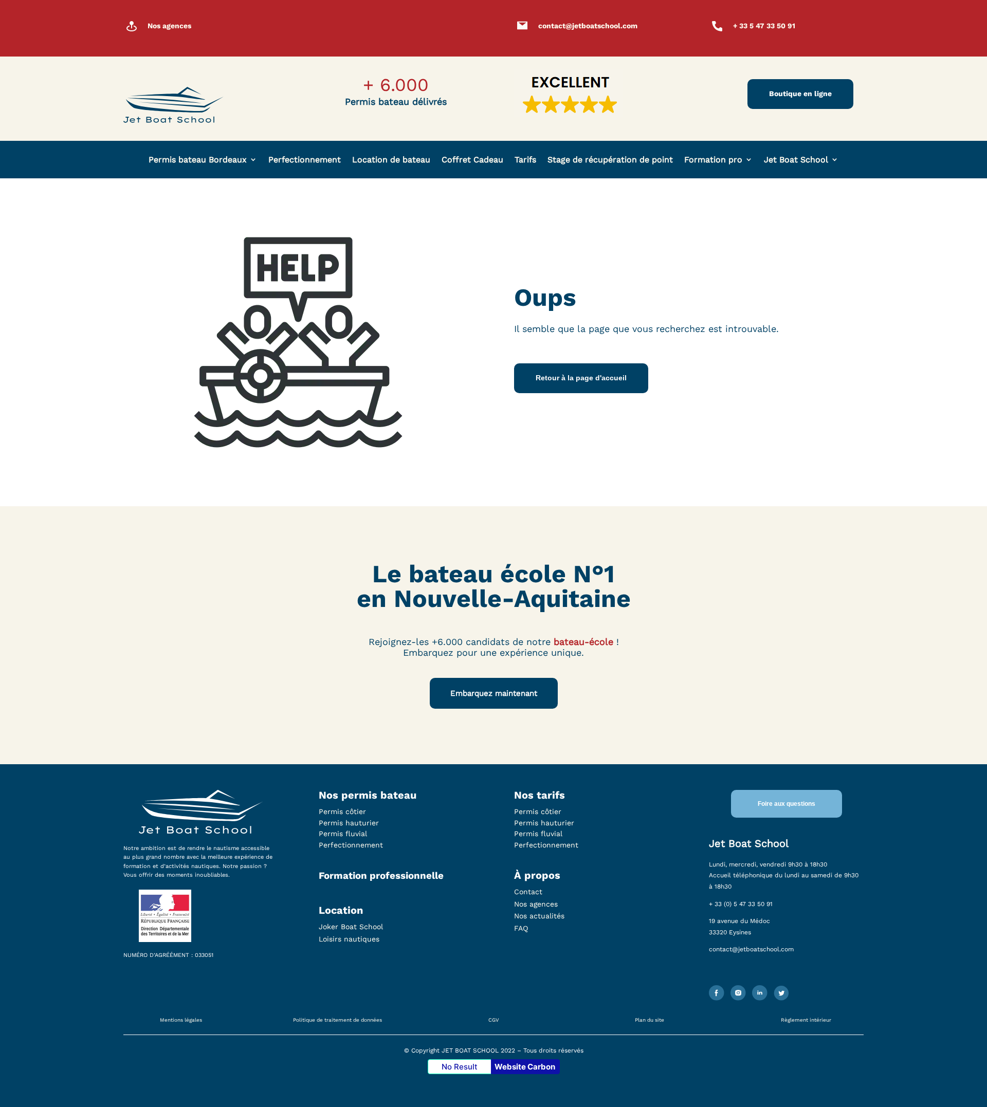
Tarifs (525, 159)
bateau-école (583, 641)
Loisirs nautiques (349, 939)
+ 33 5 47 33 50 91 (764, 26)
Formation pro (713, 159)
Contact (528, 892)
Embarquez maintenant (493, 693)
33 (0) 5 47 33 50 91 (744, 904)
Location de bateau (391, 159)
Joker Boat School (351, 926)
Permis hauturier (349, 823)
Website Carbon (525, 1067)
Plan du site (649, 1020)
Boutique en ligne (800, 93)
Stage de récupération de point (610, 159)
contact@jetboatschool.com (587, 26)
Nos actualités (539, 916)
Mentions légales (181, 1020)
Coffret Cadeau (472, 159)
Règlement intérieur (806, 1020)
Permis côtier (342, 811)
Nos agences (169, 26)
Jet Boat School (796, 159)
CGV (493, 1020)
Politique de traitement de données (337, 1020)
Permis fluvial (343, 833)
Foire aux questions (786, 803)
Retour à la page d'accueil (581, 378)
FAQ (521, 928)
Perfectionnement (304, 159)
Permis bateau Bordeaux (198, 159)
